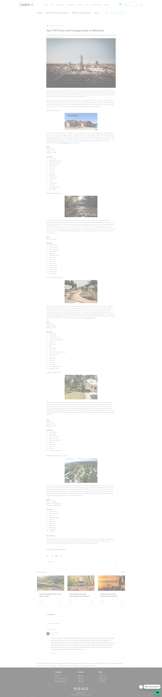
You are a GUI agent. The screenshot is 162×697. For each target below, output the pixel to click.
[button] (65, 324)
